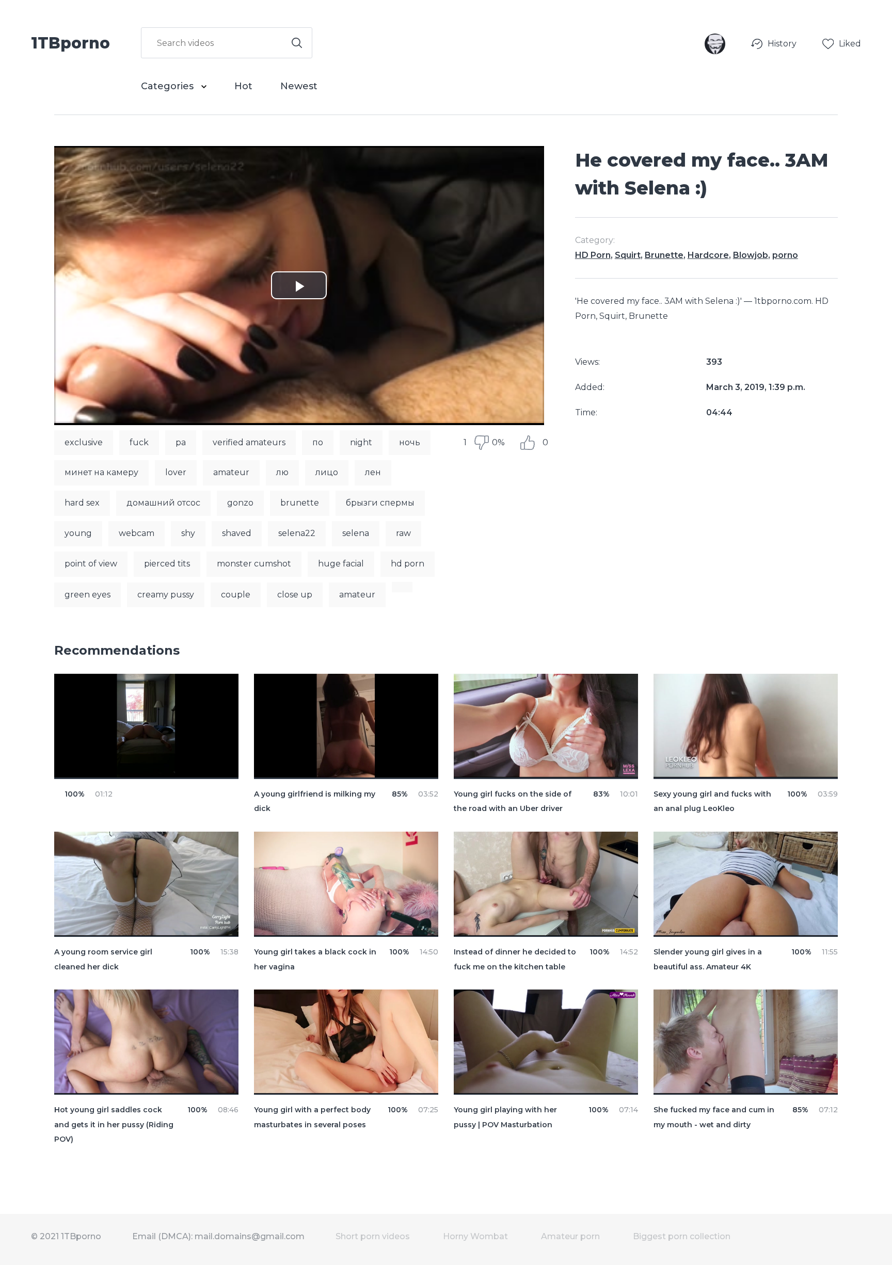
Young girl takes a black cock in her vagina (315, 959)
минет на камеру (101, 472)
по (317, 442)
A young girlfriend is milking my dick (314, 801)
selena (355, 533)
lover (175, 472)
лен (373, 472)
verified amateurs (249, 442)
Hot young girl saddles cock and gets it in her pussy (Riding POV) (113, 1124)
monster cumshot (254, 564)
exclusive (84, 442)
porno (785, 255)
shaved (236, 533)
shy (188, 533)
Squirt (628, 255)
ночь (409, 442)
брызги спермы (380, 503)
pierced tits (167, 564)
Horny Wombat (475, 1236)
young (78, 533)
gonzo (240, 503)
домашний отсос (163, 503)
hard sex (82, 503)
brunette (299, 503)
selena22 (296, 533)
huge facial (341, 564)
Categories (168, 86)
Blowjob (750, 255)
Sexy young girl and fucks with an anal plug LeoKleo (712, 801)
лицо (326, 472)
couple (235, 594)
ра (181, 442)
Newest (298, 86)
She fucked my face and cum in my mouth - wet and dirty (714, 1117)
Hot (243, 86)
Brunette (664, 255)
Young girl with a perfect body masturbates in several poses (312, 1117)
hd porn (407, 564)
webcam (136, 533)
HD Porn (593, 255)
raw (403, 533)
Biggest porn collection (681, 1236)
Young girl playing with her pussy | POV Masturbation (505, 1117)
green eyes (87, 594)
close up (294, 594)
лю (282, 472)
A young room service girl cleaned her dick (103, 959)
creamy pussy (165, 594)
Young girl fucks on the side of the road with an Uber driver (512, 801)
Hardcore (708, 255)
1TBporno (70, 42)
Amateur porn (570, 1236)
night (361, 442)
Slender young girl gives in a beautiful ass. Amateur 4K (708, 959)
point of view (91, 564)
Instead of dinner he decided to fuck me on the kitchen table (515, 959)
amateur (231, 472)
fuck (139, 442)
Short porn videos (373, 1236)
